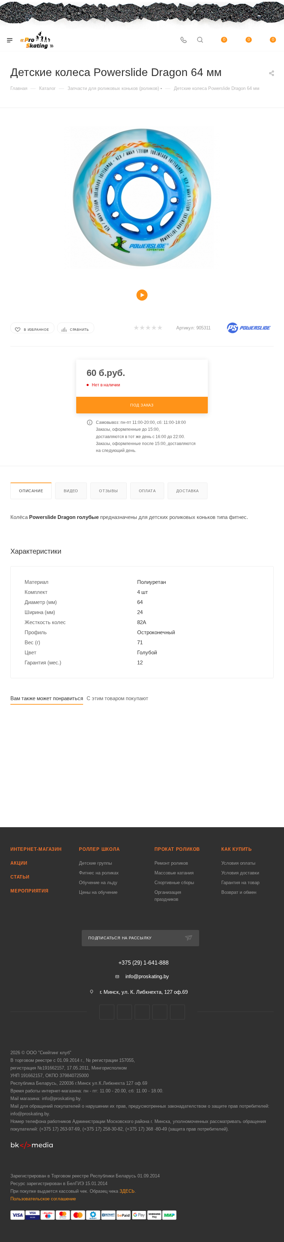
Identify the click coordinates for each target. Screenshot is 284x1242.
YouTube (159, 1012)
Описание (31, 491)
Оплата (147, 491)
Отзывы (108, 491)
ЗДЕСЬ (127, 1191)
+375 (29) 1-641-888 (143, 963)
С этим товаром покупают (117, 698)
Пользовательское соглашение (43, 1198)
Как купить (236, 849)
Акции (18, 863)
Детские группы (95, 863)
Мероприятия (29, 890)
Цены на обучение (98, 892)
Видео (71, 491)
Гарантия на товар (240, 882)
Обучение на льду (98, 882)
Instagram (142, 1012)
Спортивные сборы (174, 882)
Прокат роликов (177, 849)
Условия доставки (240, 872)
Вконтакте (106, 1012)
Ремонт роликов (171, 863)
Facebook (124, 1012)
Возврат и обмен (238, 892)
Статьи (19, 877)
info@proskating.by (147, 976)
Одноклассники (177, 1012)
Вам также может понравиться (46, 698)
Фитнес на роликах (99, 872)
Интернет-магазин (36, 849)
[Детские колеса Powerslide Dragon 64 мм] (142, 197)
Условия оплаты (238, 863)
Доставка (187, 491)
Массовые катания (174, 872)
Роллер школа (99, 849)
